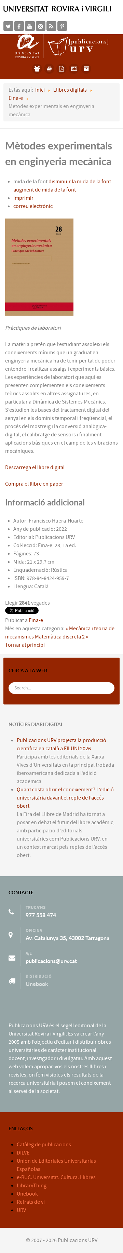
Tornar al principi (25, 645)
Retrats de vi (31, 1202)
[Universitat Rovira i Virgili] (57, 8)
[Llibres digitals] (61, 69)
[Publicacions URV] (61, 46)
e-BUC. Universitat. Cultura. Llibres (56, 1177)
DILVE (23, 1153)
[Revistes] (74, 69)
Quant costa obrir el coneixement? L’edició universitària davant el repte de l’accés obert (65, 798)
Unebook (37, 984)
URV (21, 1210)
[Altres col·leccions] (86, 69)
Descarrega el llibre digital (35, 467)
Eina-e (36, 620)
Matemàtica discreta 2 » (61, 637)
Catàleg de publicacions (44, 1145)
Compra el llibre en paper (34, 484)
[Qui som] (37, 69)
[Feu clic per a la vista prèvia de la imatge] (39, 266)
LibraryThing (31, 1186)
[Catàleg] (49, 69)
